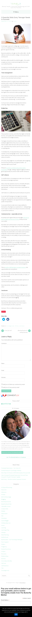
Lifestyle (3, 532)
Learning (3, 528)
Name (2, 363)
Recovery (3, 554)
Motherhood (4, 537)
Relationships (4, 556)
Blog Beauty (22, 582)
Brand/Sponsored (6, 501)
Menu (17, 12)
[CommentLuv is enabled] (10, 396)
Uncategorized (10, 326)
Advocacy (3, 492)
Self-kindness (4, 565)
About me (3, 490)
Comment (3, 343)
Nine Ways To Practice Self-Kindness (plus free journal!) (15, 473)
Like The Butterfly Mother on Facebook (16, 457)
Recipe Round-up (6, 549)
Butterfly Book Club (6, 504)
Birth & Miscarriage (6, 497)
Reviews (3, 558)
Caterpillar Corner (6, 506)
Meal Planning (5, 535)
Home (3, 525)
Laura (14, 21)
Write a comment (19, 326)
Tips (2, 568)
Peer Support (5, 542)
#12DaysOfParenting (6, 487)
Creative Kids (4, 509)
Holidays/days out (5, 523)
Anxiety (3, 494)
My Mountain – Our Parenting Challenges (11, 539)
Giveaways (4, 518)
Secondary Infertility (6, 561)
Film (2, 516)
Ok (16, 614)
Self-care (3, 563)
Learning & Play (5, 530)
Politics (3, 544)
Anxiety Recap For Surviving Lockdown (11, 470)
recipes (3, 551)
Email (2, 370)
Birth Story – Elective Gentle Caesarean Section (13, 479)
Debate (3, 511)
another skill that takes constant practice (15, 267)
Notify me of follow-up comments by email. (14, 384)
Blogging (3, 499)
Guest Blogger (5, 520)
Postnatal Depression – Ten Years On (11, 468)
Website (3, 377)
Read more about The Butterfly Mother (12, 452)
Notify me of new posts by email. (11, 387)
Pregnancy (4, 546)
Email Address (5, 600)
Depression (4, 513)
